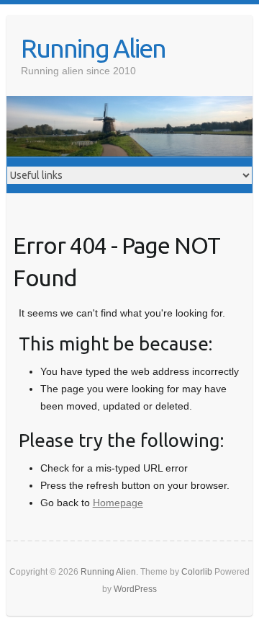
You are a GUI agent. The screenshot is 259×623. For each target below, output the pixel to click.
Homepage (118, 502)
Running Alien (93, 48)
